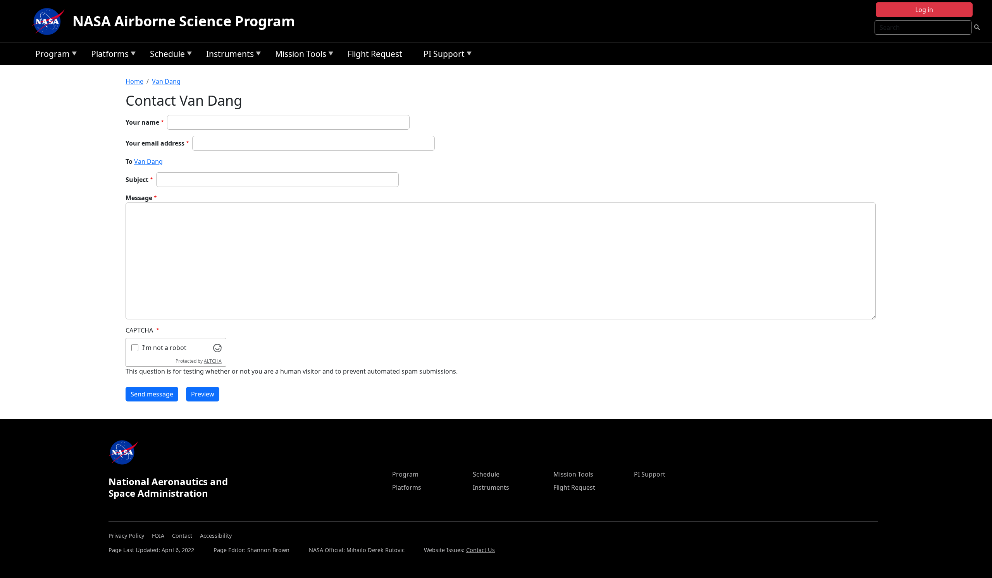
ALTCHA (213, 361)
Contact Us (480, 550)
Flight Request (375, 53)
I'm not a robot (164, 347)
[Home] (50, 21)
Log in (924, 9)
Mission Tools (298, 55)
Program (50, 55)
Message (139, 198)
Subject (137, 179)
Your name (142, 122)
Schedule (165, 55)
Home (134, 81)
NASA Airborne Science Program (183, 21)
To (129, 161)
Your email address (155, 143)
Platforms (108, 55)
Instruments (228, 55)
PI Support (442, 55)
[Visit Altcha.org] (217, 347)
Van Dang (166, 81)
